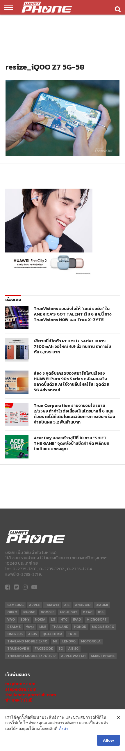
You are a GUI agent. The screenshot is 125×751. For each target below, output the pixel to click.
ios (100, 612)
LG (53, 619)
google (47, 612)
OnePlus (15, 634)
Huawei (52, 605)
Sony (24, 619)
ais (66, 605)
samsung (15, 605)
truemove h (18, 649)
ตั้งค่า (63, 728)
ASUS (32, 634)
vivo (11, 619)
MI (55, 641)
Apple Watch (73, 656)
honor (80, 627)
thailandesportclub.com (30, 694)
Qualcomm (52, 634)
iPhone (29, 612)
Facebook (44, 649)
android (83, 605)
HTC (63, 619)
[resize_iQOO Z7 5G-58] (62, 154)
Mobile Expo (103, 627)
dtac (87, 612)
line (42, 627)
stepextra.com (21, 689)
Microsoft (97, 619)
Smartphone (103, 656)
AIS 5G (73, 649)
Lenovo (69, 641)
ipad (77, 619)
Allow (108, 740)
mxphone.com (20, 683)
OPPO (12, 612)
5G (61, 649)
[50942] (48, 274)
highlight (68, 612)
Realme (14, 627)
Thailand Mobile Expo (27, 641)
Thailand (60, 627)
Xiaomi (102, 605)
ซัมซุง (30, 627)
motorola (91, 641)
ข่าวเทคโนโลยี (18, 700)
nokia (40, 619)
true (72, 634)
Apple (34, 605)
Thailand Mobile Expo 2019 (31, 656)
